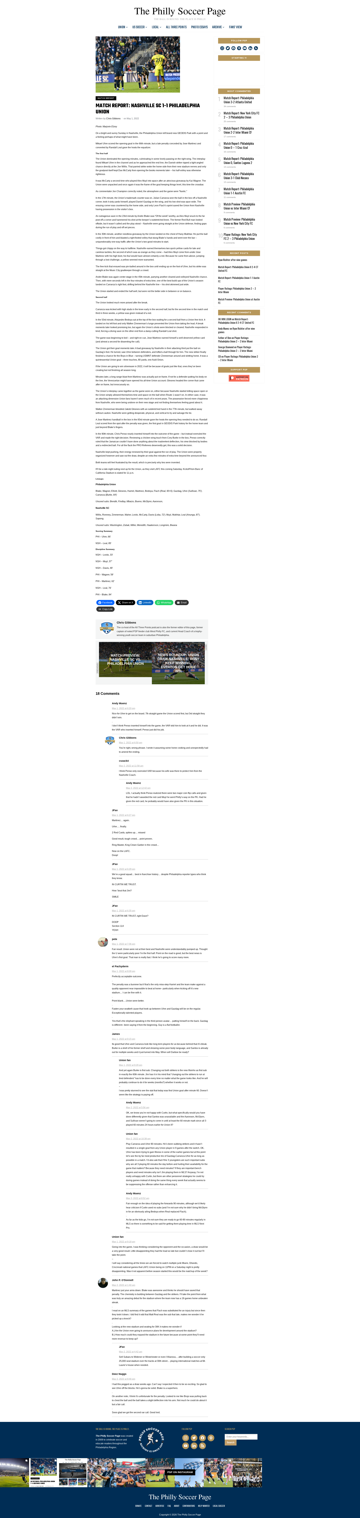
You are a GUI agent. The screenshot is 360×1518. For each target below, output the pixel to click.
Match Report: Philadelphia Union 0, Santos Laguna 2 (239, 160)
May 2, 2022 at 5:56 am (137, 1107)
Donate (138, 1506)
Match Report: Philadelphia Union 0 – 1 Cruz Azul (239, 145)
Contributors (189, 1506)
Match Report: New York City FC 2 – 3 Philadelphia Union (241, 115)
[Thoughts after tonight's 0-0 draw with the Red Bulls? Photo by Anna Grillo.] (131, 1472)
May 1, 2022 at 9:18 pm (123, 1242)
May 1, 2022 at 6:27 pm (123, 815)
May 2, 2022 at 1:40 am (123, 1285)
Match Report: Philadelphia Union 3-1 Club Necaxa (239, 175)
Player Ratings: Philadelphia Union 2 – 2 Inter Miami (237, 290)
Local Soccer (219, 1506)
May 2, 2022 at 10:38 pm (138, 1139)
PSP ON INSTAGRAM (180, 1472)
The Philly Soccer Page (180, 10)
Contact (148, 1506)
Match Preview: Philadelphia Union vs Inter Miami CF (239, 206)
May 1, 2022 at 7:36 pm (123, 944)
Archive (217, 27)
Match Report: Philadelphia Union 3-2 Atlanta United (239, 100)
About (176, 1506)
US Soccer (138, 27)
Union (121, 27)
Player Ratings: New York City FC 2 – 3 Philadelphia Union (240, 236)
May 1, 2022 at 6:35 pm (123, 910)
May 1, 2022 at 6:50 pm (130, 742)
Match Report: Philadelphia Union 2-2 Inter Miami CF (239, 130)
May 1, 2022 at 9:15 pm (123, 1039)
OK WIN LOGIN (224, 319)
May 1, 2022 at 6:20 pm (123, 708)
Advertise (159, 1506)
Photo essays (199, 27)
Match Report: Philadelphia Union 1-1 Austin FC (239, 191)
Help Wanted (204, 1506)
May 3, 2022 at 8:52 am (137, 1198)
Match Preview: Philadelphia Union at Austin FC (239, 301)
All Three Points (176, 27)
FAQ (169, 1506)
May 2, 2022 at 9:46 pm (123, 1379)
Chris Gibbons (113, 118)
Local (155, 27)
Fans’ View (235, 27)
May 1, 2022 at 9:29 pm (130, 1065)
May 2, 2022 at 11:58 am (131, 766)
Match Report (106, 98)
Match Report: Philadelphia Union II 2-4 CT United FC (238, 268)
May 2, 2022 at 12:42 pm (138, 788)
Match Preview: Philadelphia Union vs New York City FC (239, 221)
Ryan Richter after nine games (232, 260)
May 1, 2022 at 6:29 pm (123, 869)
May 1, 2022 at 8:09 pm (123, 971)
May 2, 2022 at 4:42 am (130, 1352)
